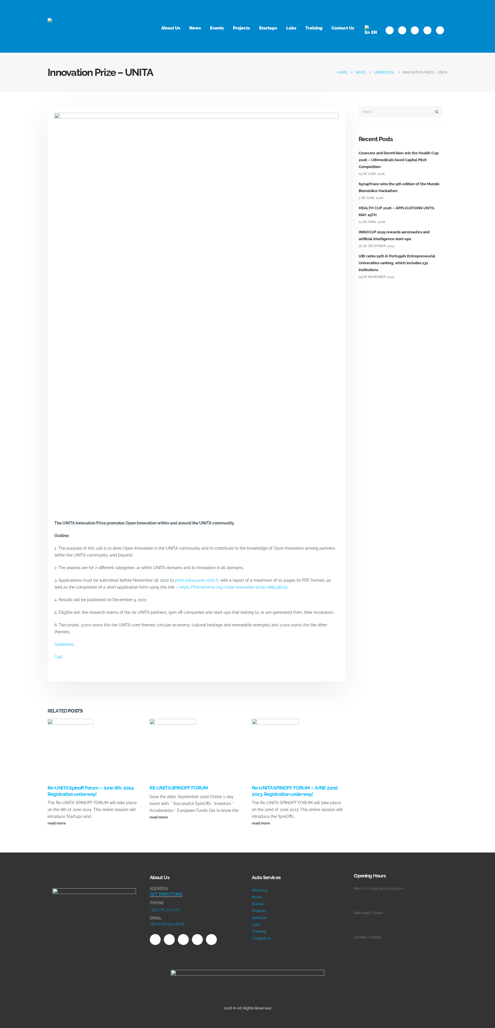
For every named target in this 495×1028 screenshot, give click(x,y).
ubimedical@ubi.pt (167, 924)
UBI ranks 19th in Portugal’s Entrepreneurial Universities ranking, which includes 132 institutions (397, 263)
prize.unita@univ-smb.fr (196, 580)
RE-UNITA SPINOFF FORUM (179, 788)
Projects (241, 28)
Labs (291, 28)
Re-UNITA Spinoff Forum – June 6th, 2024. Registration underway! (91, 791)
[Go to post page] (70, 751)
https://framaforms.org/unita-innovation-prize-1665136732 (233, 587)
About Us (170, 28)
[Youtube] (415, 30)
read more (57, 823)
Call (58, 657)
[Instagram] (427, 30)
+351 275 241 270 (165, 909)
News (195, 28)
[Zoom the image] (94, 891)
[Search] (437, 111)
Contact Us (342, 28)
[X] (402, 30)
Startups (268, 28)
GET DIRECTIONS (166, 894)
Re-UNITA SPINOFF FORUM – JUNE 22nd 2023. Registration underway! (294, 791)
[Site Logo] (76, 26)
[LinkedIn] (440, 30)
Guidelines (64, 644)
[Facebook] (390, 30)
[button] (445, 8)
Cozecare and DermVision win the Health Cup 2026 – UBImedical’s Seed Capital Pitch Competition (399, 160)
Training (314, 28)
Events (217, 28)
